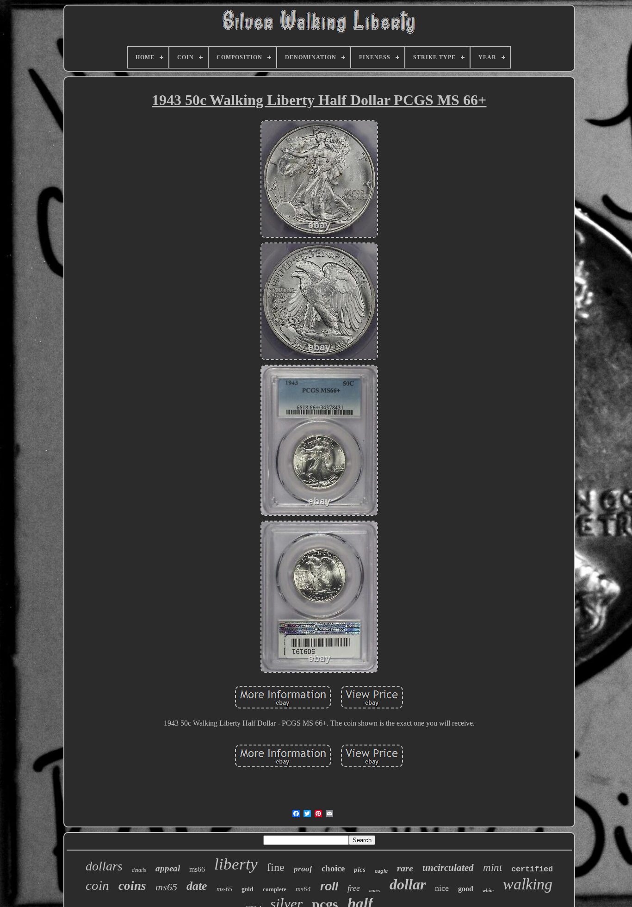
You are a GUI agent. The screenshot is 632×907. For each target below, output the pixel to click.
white (488, 890)
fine (276, 867)
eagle (381, 871)
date (196, 886)
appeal (167, 868)
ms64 (303, 889)
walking (527, 884)
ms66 (197, 869)
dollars (104, 866)
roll (329, 886)
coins (132, 886)
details (139, 870)
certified (532, 869)
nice (442, 888)
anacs (374, 890)
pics (360, 869)
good (465, 889)
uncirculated (448, 867)
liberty (236, 864)
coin (97, 885)
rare (405, 868)
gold (248, 889)
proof (303, 868)
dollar (408, 884)
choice (333, 868)
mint (492, 867)
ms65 (166, 887)
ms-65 (224, 889)
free (353, 888)
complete (274, 889)
